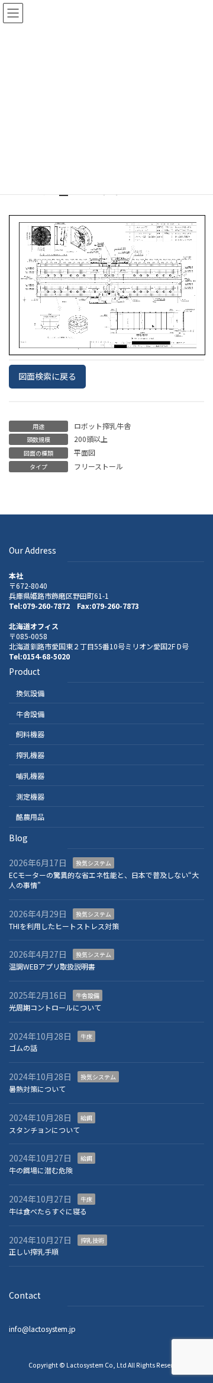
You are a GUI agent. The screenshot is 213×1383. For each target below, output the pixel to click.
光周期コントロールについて (55, 1007)
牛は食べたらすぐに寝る (48, 1211)
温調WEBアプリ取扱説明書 (52, 966)
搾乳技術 (92, 1239)
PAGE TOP (195, 1330)
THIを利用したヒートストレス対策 (64, 925)
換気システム (93, 862)
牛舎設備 (30, 713)
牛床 (86, 1035)
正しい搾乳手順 (34, 1251)
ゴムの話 (23, 1048)
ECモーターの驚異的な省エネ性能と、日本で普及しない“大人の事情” (104, 880)
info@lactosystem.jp (42, 1329)
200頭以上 (91, 439)
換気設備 (30, 692)
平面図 (84, 452)
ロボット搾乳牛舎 (102, 426)
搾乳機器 (30, 755)
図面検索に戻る (47, 376)
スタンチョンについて (44, 1129)
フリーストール (98, 466)
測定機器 (30, 796)
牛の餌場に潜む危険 (41, 1170)
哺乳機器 (30, 776)
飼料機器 (30, 734)
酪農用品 (30, 817)
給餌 (86, 1117)
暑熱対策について (37, 1089)
